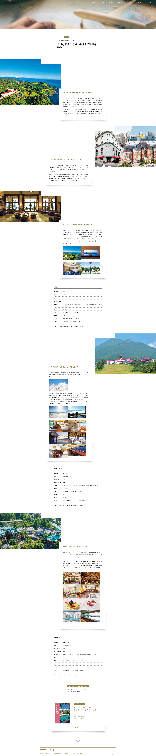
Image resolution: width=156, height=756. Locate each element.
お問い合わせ (49, 753)
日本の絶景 (93, 2)
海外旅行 (84, 2)
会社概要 (42, 753)
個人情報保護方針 (58, 753)
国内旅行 (76, 2)
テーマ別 (102, 2)
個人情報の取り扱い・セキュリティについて (73, 753)
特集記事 (130, 2)
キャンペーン (121, 2)
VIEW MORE (77, 727)
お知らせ (139, 2)
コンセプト (111, 2)
